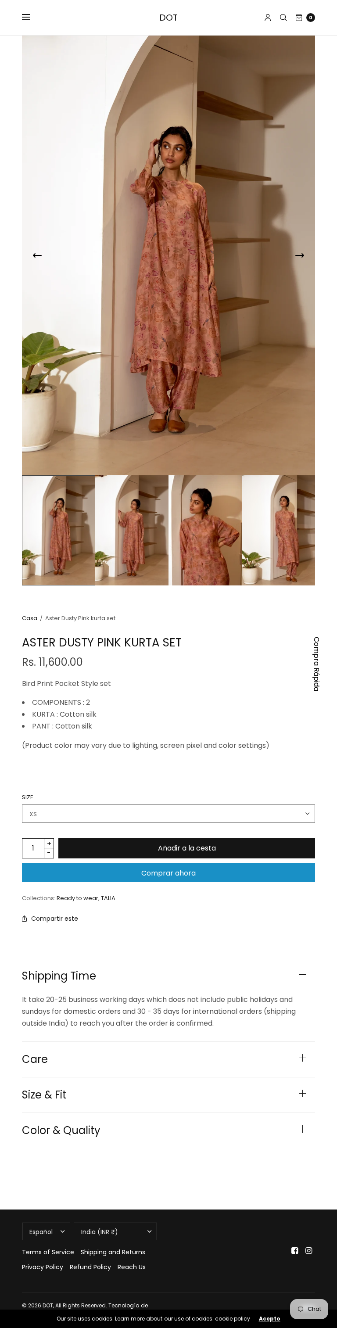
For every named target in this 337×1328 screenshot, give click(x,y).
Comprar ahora (168, 873)
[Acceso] (268, 17)
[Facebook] (295, 1251)
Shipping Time (59, 976)
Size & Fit (44, 1095)
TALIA (108, 898)
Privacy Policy (42, 1267)
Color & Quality (61, 1130)
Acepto (269, 1318)
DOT (168, 17)
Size (27, 797)
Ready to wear (77, 898)
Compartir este (54, 918)
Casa (29, 618)
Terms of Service (48, 1252)
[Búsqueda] (283, 17)
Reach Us (132, 1267)
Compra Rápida (317, 664)
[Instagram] (309, 1251)
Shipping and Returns (113, 1252)
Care (35, 1059)
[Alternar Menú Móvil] (31, 17)
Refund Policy (90, 1267)
